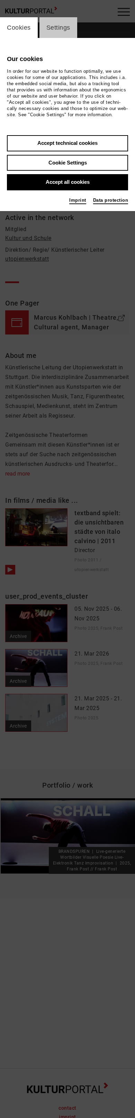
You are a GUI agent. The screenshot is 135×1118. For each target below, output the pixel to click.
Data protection (110, 200)
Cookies (19, 27)
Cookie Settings (67, 163)
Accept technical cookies (67, 143)
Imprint (77, 200)
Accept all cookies (68, 182)
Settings (58, 27)
